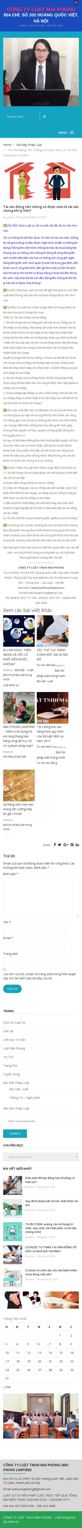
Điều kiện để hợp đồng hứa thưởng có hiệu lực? (50, 1180)
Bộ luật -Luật (18, 1089)
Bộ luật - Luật (24, 670)
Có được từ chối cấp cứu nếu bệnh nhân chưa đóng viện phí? (51, 1272)
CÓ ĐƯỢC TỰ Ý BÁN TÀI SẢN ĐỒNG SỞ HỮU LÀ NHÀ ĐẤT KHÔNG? (50, 1249)
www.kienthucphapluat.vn (47, 588)
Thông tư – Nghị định (24, 1098)
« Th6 (7, 1387)
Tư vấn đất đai (46, 665)
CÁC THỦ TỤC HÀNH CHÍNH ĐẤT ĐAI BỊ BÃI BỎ (52, 654)
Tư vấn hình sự (46, 746)
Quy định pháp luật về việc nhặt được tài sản (51, 1203)
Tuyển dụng (11, 1074)
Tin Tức (8, 1057)
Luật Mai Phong (14, 1048)
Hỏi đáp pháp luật (14, 756)
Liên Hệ (8, 1031)
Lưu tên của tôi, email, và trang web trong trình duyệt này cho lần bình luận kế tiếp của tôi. (39, 976)
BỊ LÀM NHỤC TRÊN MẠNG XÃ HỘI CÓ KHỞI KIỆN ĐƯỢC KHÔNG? (17, 657)
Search (15, 1134)
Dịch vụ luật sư (14, 1022)
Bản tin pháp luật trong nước (17, 677)
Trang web (10, 954)
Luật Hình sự (11, 685)
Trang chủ (10, 1066)
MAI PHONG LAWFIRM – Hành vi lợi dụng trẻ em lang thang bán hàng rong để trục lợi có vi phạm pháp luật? (18, 736)
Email (8, 938)
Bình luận (10, 874)
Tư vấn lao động (47, 763)
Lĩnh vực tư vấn (14, 1040)
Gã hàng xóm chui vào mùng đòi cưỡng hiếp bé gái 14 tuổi (18, 809)
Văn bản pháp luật (16, 1083)
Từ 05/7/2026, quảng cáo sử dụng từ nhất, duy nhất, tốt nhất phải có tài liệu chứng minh (51, 1228)
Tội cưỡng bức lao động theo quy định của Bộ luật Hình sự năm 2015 (50, 734)
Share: (47, 845)
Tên (7, 922)
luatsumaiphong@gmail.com (31, 1489)
